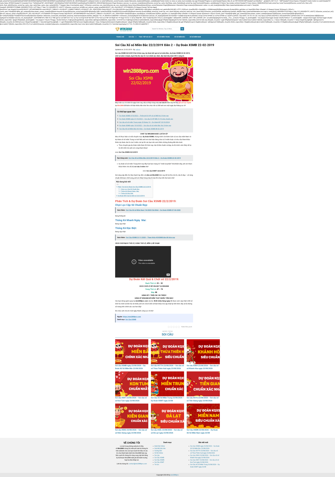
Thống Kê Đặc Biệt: (127, 193)
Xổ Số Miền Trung (163, 37)
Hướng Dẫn (158, 451)
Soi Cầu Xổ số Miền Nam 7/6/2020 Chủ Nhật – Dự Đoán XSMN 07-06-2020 (153, 210)
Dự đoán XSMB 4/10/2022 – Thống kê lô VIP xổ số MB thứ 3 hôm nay (144, 116)
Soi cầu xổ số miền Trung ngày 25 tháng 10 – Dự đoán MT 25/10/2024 (144, 122)
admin (138, 49)
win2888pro (175, 475)
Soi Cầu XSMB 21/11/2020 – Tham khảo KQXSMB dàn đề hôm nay (150, 237)
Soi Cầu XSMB (130, 319)
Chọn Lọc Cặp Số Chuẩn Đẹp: (130, 189)
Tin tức (156, 464)
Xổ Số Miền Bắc (179, 37)
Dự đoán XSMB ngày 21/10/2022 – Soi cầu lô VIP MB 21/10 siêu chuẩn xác (146, 119)
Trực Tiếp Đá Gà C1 (145, 37)
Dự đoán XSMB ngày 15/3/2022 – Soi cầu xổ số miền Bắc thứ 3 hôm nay (145, 125)
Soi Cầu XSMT (159, 462)
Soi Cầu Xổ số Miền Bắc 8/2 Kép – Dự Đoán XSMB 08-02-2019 (141, 129)
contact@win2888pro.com (138, 464)
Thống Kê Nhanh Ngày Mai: (130, 191)
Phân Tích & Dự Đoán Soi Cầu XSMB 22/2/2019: (134, 187)
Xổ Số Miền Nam (195, 37)
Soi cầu (131, 37)
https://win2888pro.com (132, 317)
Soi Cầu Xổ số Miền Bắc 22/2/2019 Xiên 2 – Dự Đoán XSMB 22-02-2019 (155, 158)
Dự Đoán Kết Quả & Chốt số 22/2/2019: (131, 196)
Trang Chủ (120, 37)
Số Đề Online (158, 453)
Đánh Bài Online (159, 446)
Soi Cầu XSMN (159, 460)
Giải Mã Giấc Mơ (159, 448)
